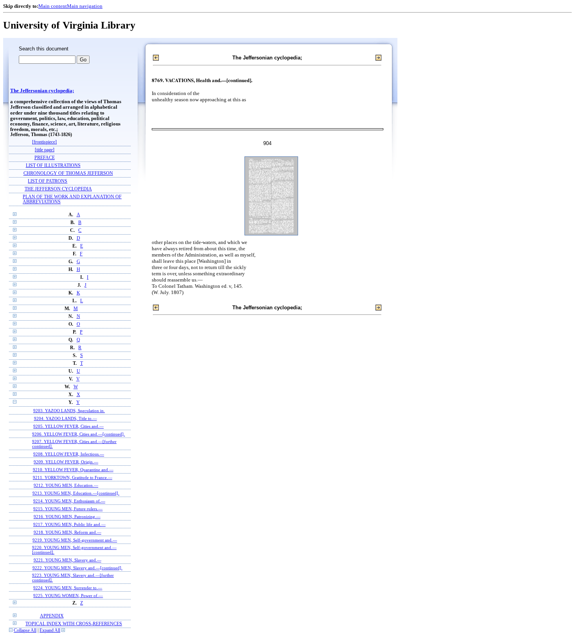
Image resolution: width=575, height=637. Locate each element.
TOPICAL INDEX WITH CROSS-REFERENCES (73, 623)
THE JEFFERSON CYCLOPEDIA (58, 189)
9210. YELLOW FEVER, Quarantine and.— (73, 469)
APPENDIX (52, 616)
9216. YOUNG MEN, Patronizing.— (67, 516)
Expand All (50, 630)
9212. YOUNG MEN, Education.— (66, 485)
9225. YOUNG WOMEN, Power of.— (68, 595)
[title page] (44, 150)
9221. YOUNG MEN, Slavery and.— (67, 560)
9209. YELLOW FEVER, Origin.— (66, 461)
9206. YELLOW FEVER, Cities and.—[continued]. (78, 434)
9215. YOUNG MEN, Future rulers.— (67, 508)
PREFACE (44, 157)
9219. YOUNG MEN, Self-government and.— (74, 540)
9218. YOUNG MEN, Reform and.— (67, 532)
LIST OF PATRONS (47, 181)
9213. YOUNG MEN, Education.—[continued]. (75, 493)
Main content (52, 6)
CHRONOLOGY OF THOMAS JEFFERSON (68, 173)
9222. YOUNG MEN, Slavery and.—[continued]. (77, 567)
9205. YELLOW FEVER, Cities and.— (68, 426)
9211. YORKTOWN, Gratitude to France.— (72, 477)
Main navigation (84, 6)
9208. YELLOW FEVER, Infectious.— (68, 454)
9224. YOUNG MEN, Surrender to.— (67, 587)
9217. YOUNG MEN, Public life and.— (69, 524)
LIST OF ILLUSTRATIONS (53, 165)
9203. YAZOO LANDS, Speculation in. (69, 410)
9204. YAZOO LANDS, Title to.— (65, 418)
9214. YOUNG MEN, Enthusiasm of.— (69, 501)
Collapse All (25, 630)
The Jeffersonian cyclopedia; (42, 90)
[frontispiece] (44, 142)
